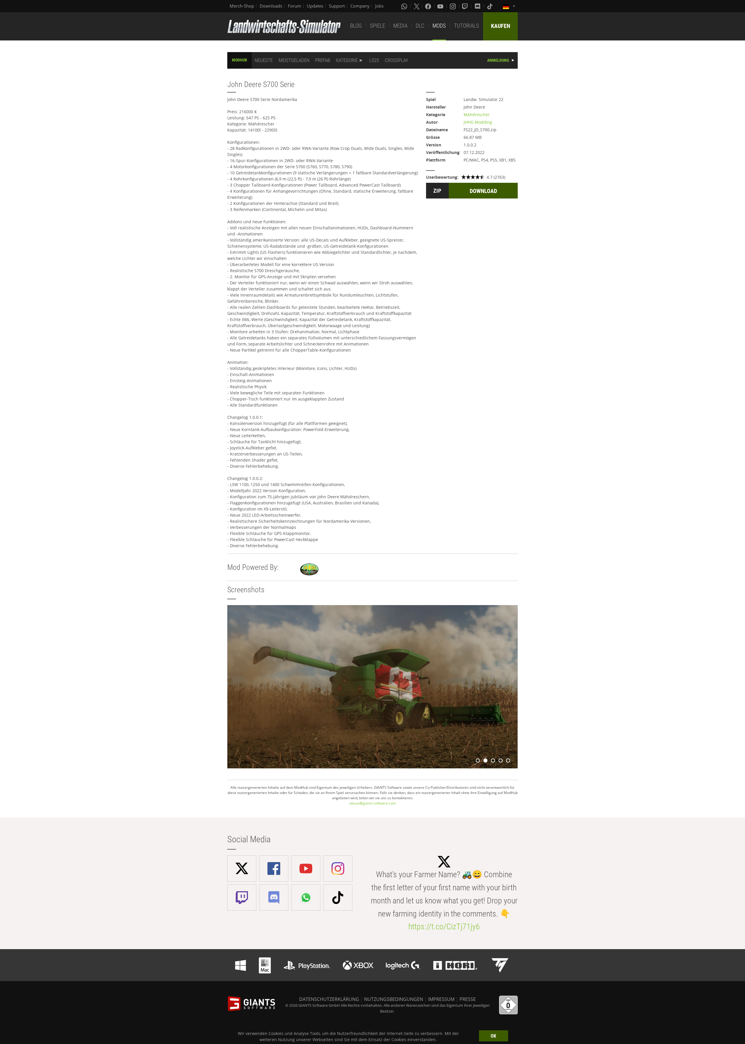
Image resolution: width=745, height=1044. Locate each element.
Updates (315, 6)
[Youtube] (440, 6)
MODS (439, 25)
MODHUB (239, 60)
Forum (294, 6)
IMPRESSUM (441, 999)
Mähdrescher (477, 114)
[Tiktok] (490, 6)
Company (360, 6)
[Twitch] (465, 6)
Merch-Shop (242, 6)
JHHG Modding (478, 122)
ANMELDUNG (498, 60)
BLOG (356, 25)
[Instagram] (453, 6)
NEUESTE (264, 60)
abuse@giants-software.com (373, 803)
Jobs (379, 6)
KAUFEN (500, 25)
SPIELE (377, 25)
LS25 (374, 60)
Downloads (271, 6)
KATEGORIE (347, 60)
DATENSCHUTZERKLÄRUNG (329, 999)
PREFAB (322, 60)
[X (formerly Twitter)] (417, 6)
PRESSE (468, 999)
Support (337, 6)
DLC (420, 25)
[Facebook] (428, 6)
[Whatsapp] (404, 6)
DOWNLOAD (483, 190)
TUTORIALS (466, 25)
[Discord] (478, 6)
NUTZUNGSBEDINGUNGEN (393, 999)
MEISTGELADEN (294, 60)
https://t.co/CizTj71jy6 (444, 926)
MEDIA (400, 25)
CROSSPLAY (396, 60)
